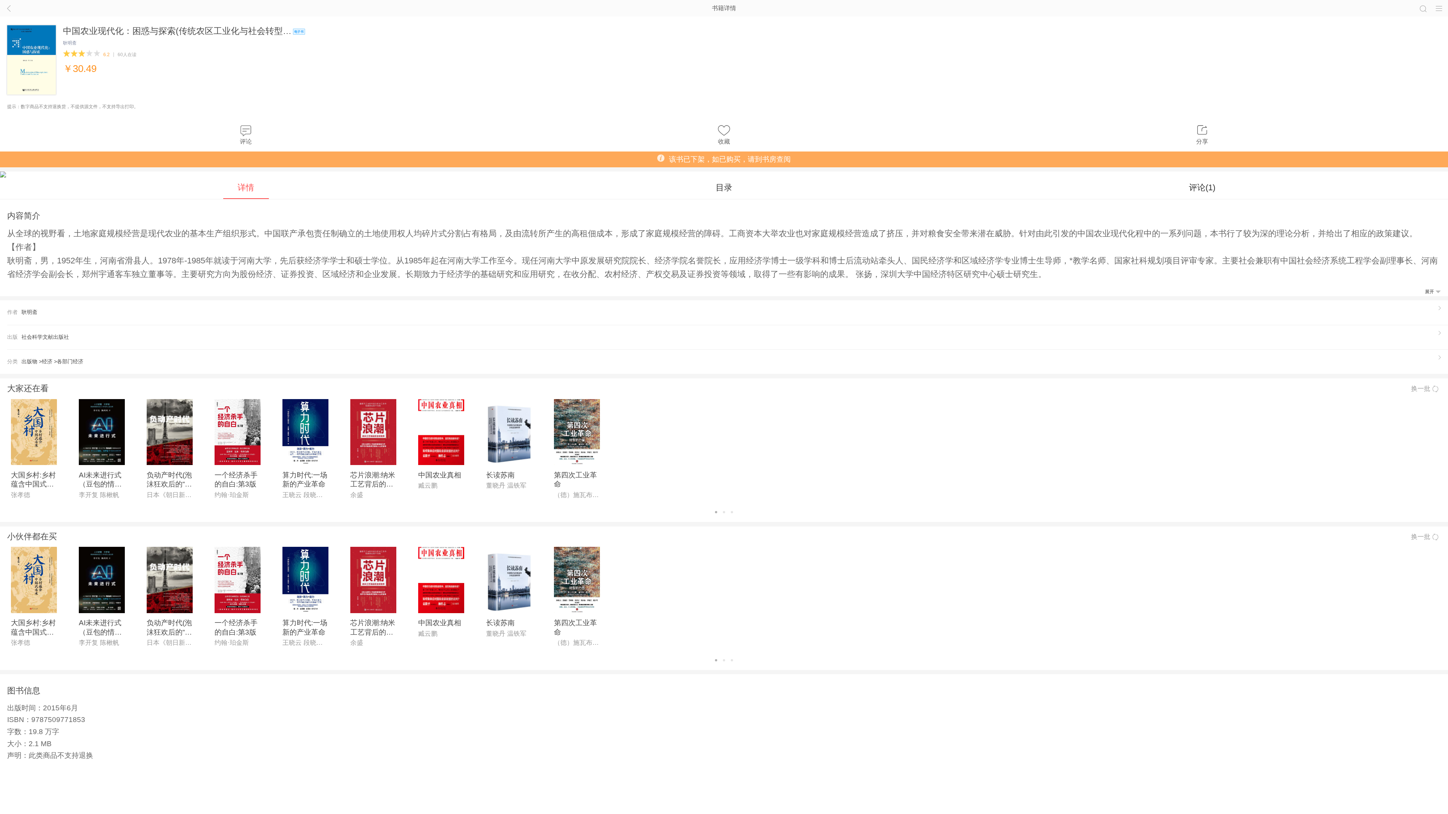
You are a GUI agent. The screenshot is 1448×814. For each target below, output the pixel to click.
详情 (246, 187)
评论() (1202, 187)
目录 (724, 187)
